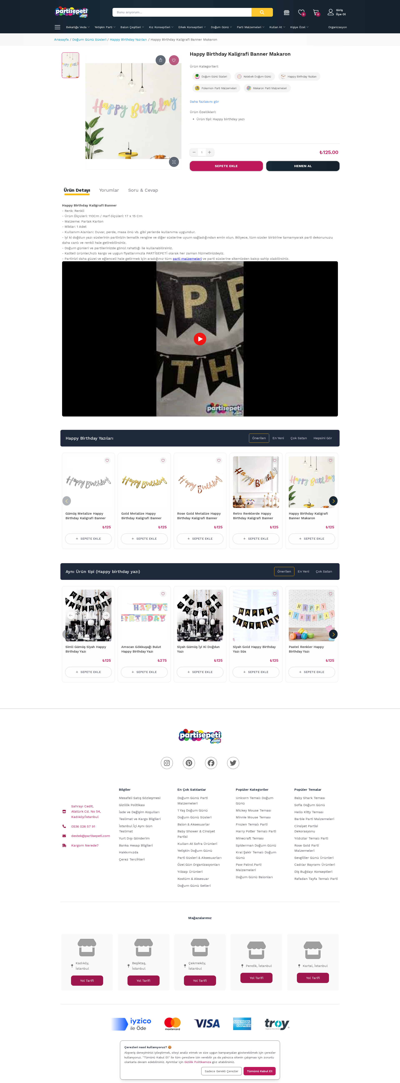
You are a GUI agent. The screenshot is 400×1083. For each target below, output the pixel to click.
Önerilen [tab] (259, 438)
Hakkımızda (128, 852)
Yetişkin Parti (103, 27)
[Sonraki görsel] (106, 615)
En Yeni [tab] (278, 438)
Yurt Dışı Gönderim (134, 838)
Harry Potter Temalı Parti (256, 831)
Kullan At (275, 27)
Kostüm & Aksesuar (193, 879)
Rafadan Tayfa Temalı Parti (316, 879)
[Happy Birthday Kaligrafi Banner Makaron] (70, 65)
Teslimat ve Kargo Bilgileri (140, 819)
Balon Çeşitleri (130, 27)
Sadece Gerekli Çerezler (221, 1071)
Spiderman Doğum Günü (256, 845)
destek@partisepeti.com (90, 836)
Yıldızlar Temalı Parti (311, 838)
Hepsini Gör (323, 438)
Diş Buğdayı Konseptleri (313, 872)
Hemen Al (303, 166)
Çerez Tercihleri (132, 859)
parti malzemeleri (187, 259)
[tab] (77, 190)
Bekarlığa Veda (76, 27)
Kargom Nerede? (85, 845)
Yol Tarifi (87, 981)
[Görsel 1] (86, 639)
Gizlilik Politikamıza (197, 1062)
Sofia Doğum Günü (309, 805)
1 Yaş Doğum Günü (193, 810)
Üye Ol (341, 14)
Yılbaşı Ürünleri (190, 872)
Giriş (339, 10)
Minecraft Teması (250, 838)
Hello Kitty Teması (309, 812)
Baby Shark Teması (309, 798)
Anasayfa (61, 39)
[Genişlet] (174, 162)
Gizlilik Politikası (132, 805)
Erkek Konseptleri (190, 27)
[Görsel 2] (92, 639)
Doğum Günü (220, 27)
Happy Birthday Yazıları (128, 39)
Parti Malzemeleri (249, 27)
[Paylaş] (161, 60)
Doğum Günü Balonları (254, 877)
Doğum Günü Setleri (194, 886)
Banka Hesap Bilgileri (136, 845)
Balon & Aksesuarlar (194, 824)
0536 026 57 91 (83, 826)
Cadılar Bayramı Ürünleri (314, 865)
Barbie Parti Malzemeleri (314, 819)
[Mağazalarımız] (287, 12)
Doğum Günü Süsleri (89, 39)
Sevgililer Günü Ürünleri (314, 858)
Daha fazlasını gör (204, 102)
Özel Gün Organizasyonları (199, 865)
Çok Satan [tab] (299, 438)
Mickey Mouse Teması (253, 810)
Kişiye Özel (297, 27)
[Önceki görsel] (71, 615)
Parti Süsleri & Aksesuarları (200, 858)
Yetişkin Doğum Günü (195, 851)
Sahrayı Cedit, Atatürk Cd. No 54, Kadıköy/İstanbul (86, 811)
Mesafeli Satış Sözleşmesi (139, 798)
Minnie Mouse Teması (253, 817)
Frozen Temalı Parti (252, 824)
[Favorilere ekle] (174, 60)
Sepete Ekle (226, 166)
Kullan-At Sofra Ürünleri (197, 844)
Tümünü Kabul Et (259, 1071)
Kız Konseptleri (159, 27)
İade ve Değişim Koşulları (139, 812)
